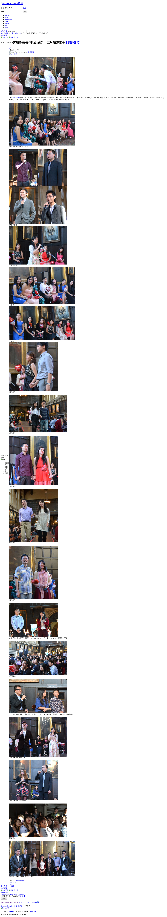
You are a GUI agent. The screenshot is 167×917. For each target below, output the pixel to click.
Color (4, 894)
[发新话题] (5, 37)
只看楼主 (31, 52)
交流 (11, 33)
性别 (6, 473)
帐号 (2, 8)
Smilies (23, 894)
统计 (29, 902)
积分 (6, 471)
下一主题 (11, 886)
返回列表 (4, 35)
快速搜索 (4, 31)
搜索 (6, 25)
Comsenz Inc (32, 911)
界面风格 (28, 906)
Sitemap (34, 902)
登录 (19, 896)
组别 (6, 463)
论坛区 (7, 23)
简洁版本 (21, 906)
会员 (6, 21)
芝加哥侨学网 (15, 97)
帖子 (6, 469)
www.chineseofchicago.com (9, 902)
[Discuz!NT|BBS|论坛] (12, 3)
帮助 (6, 27)
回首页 (7, 15)
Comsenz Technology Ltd (9, 906)
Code (19, 894)
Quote (15, 894)
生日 (6, 467)
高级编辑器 (5, 892)
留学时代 (18, 33)
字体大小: (13, 50)
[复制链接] (73, 42)
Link (11, 894)
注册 (24, 8)
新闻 (6, 17)
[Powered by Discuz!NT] (5, 908)
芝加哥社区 (5, 33)
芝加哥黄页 (8, 19)
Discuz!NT (22, 902)
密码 (2, 11)
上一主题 (4, 886)
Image (8, 894)
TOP (10, 884)
